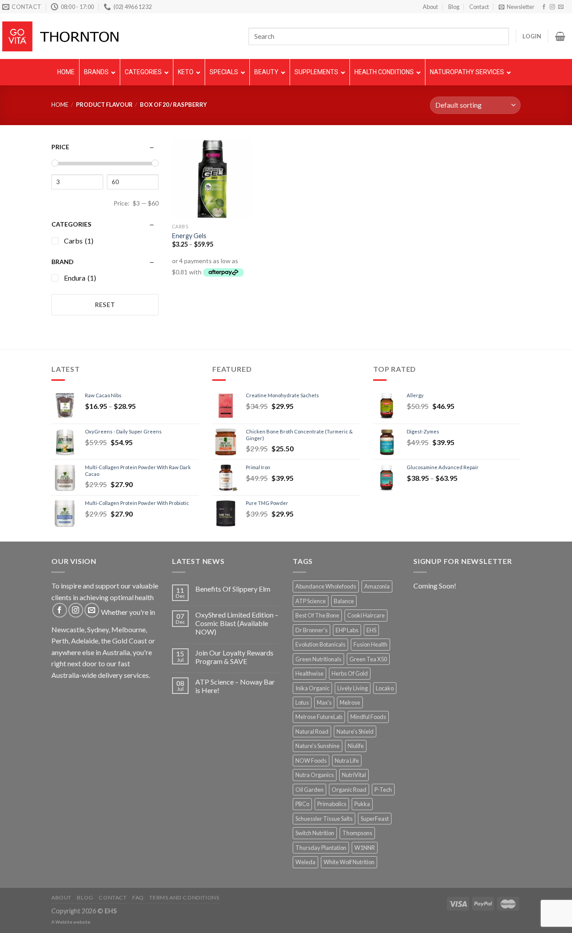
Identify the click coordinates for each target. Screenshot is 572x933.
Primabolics (331, 803)
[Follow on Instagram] (552, 7)
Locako (385, 688)
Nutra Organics (314, 774)
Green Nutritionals (318, 659)
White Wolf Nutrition (349, 862)
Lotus (302, 702)
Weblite (63, 922)
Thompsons (357, 832)
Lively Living (352, 688)
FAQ (138, 897)
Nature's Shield (355, 731)
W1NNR (364, 847)
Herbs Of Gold (350, 673)
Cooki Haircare (366, 615)
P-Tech (383, 789)
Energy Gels (189, 236)
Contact (479, 6)
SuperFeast (375, 818)
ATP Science (310, 601)
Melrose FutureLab (318, 716)
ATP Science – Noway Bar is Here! (235, 685)
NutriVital (354, 774)
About (430, 6)
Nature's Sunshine (317, 745)
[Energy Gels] (212, 179)
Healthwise (309, 673)
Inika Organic (312, 688)
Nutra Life (347, 760)
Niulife (356, 745)
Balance (344, 601)
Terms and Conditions (184, 897)
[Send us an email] (561, 7)
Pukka (362, 803)
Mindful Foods (368, 716)
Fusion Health (370, 644)
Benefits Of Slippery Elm (232, 588)
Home (59, 104)
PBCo (302, 803)
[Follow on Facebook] (544, 7)
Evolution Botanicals (320, 644)
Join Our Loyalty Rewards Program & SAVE (234, 656)
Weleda (305, 862)
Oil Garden (309, 789)
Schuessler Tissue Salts (324, 818)
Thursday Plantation (320, 847)
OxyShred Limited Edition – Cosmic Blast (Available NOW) (236, 623)
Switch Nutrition (314, 832)
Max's (324, 702)
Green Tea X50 (368, 659)
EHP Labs (347, 630)
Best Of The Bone (317, 615)
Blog (453, 6)
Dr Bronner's (311, 630)
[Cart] (560, 36)
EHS (371, 630)
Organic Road (349, 789)
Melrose (350, 702)
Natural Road (311, 731)
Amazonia (377, 586)
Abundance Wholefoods (325, 586)
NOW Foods (311, 760)
